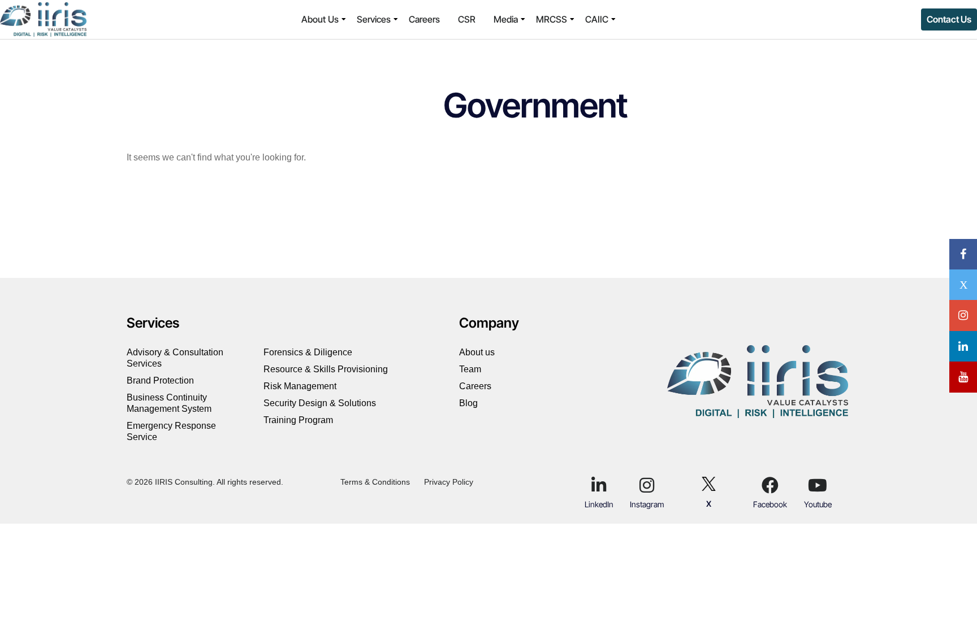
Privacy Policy (448, 481)
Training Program (298, 420)
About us (477, 352)
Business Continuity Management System (169, 403)
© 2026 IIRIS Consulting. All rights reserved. (205, 481)
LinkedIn (599, 504)
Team (470, 369)
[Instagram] (646, 485)
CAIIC (596, 19)
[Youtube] (817, 485)
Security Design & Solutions (319, 403)
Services (374, 19)
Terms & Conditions (375, 481)
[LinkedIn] (598, 485)
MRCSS (551, 19)
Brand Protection (161, 380)
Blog (468, 403)
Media (506, 19)
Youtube (818, 504)
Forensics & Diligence (309, 352)
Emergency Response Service (171, 431)
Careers (424, 19)
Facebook (770, 504)
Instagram (647, 504)
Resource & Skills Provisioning (325, 369)
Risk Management (299, 386)
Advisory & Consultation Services (175, 357)
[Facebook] (770, 485)
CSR (466, 19)
